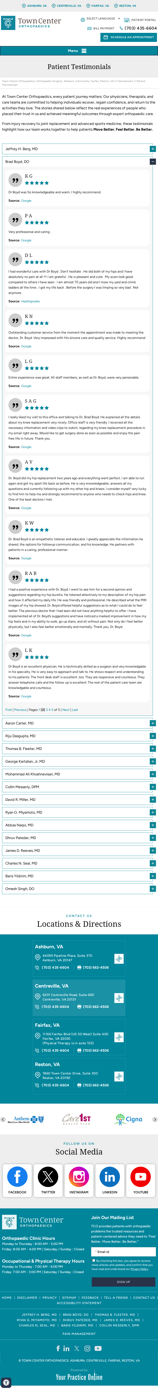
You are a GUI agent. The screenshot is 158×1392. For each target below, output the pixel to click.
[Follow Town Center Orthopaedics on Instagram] (87, 1348)
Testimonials (125, 81)
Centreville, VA (69, 6)
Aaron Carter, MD (19, 723)
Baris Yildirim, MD (19, 876)
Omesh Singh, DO (19, 889)
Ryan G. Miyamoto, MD (23, 812)
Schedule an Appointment (132, 37)
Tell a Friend (116, 1298)
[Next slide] (155, 1119)
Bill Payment (103, 28)
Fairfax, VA (100, 6)
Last (75, 710)
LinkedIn (109, 1192)
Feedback (90, 1298)
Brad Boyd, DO (17, 161)
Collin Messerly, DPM (22, 787)
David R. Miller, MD (20, 799)
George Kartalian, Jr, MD (25, 761)
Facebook (17, 1192)
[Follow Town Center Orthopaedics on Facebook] (58, 1348)
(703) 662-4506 (96, 967)
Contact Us (79, 916)
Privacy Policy (139, 1269)
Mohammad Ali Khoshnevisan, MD (32, 774)
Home (7, 1298)
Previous (20, 710)
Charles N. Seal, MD (21, 863)
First (8, 710)
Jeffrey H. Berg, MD (21, 149)
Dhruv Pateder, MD (20, 838)
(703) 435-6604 (141, 28)
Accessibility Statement (79, 1303)
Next (66, 710)
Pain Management (79, 1334)
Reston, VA (127, 6)
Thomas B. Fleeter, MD (23, 748)
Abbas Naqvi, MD (19, 825)
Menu (73, 50)
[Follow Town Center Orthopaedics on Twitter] (77, 1348)
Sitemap (69, 1298)
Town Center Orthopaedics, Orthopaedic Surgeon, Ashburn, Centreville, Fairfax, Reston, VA (58, 81)
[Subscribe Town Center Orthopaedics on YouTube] (98, 1348)
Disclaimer (27, 1298)
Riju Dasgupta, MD (20, 736)
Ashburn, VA (37, 6)
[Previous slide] (3, 1119)
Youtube (140, 1192)
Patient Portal (143, 20)
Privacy (50, 1298)
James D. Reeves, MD (22, 850)
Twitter (48, 1192)
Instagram (79, 1192)
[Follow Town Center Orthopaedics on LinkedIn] (66, 1348)
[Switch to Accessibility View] (6, 1383)
